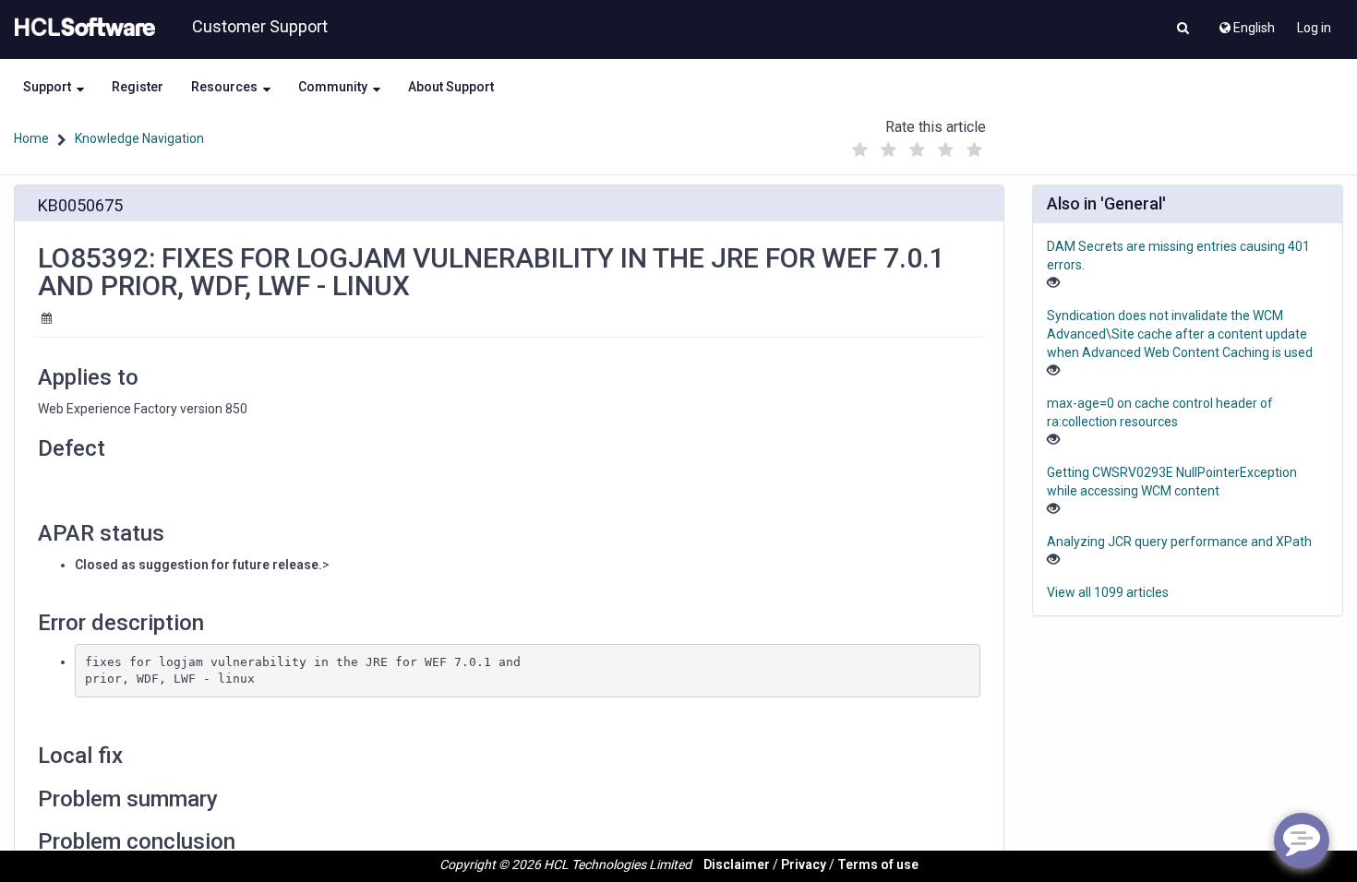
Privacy (803, 864)
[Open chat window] (1301, 840)
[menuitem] (1246, 23)
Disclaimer (736, 864)
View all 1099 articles (1108, 592)
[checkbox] (860, 150)
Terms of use (878, 864)
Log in (1314, 27)
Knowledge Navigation (139, 138)
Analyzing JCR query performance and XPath (1179, 541)
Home (31, 138)
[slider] (917, 145)
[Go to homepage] (81, 27)
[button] (1183, 29)
